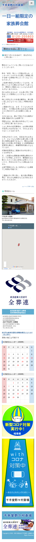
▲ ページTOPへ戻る (28, 186)
